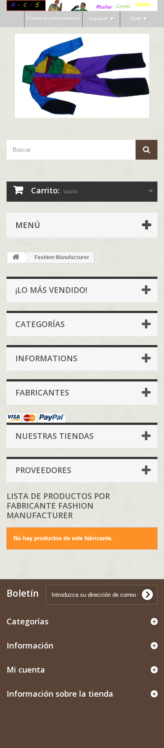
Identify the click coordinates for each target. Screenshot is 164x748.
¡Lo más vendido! (51, 290)
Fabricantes (42, 392)
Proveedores (43, 470)
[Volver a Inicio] (15, 257)
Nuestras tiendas (54, 436)
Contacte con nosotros (53, 18)
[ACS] (82, 76)
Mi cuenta (26, 669)
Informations (46, 358)
